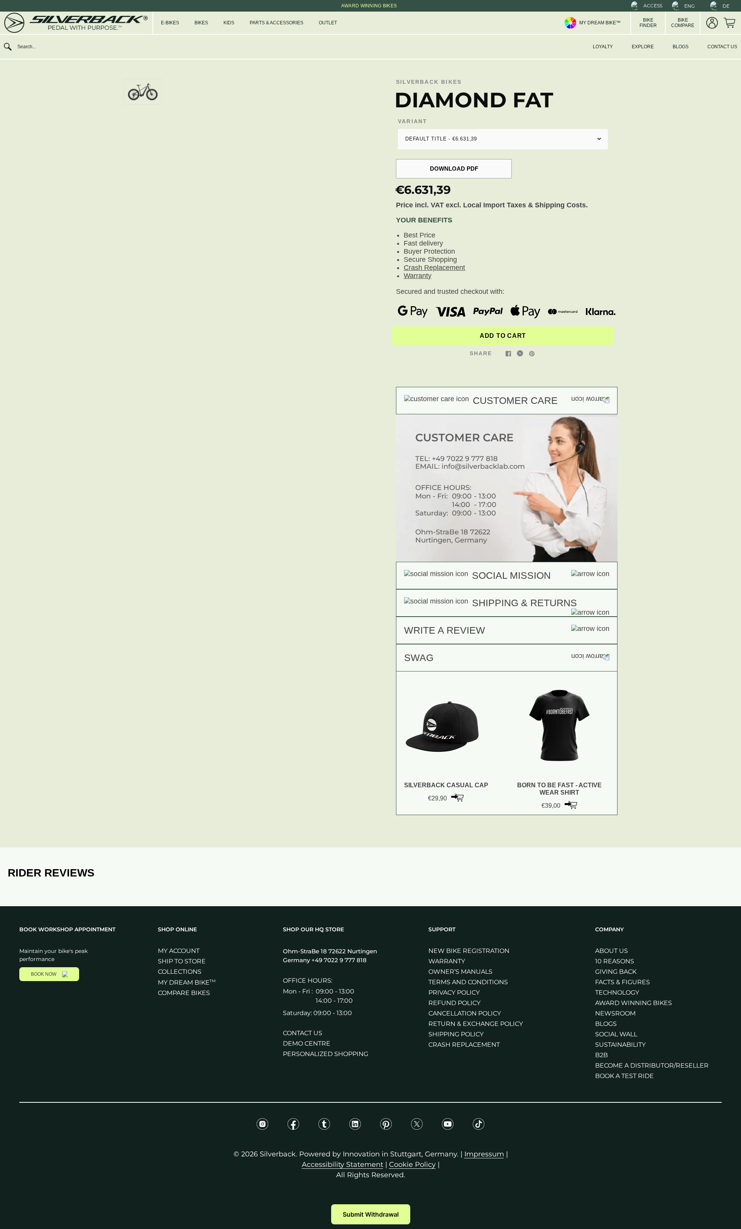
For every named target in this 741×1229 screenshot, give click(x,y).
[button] (646, 5)
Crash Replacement (434, 267)
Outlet (328, 22)
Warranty (417, 276)
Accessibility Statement (342, 1164)
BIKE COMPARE (682, 22)
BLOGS (681, 46)
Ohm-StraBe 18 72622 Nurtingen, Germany (452, 536)
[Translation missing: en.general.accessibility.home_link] (75, 23)
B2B (601, 1055)
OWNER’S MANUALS (460, 971)
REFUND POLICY (454, 1003)
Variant (412, 121)
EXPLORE (643, 46)
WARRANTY (446, 961)
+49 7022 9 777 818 (465, 458)
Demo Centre (306, 1043)
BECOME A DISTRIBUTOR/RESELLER (652, 1065)
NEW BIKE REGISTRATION (468, 950)
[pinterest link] (532, 353)
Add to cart (503, 335)
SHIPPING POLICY (456, 1034)
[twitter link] (520, 353)
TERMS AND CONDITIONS (468, 982)
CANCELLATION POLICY (464, 1013)
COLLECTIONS (179, 971)
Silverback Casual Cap (446, 784)
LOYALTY (603, 46)
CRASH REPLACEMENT (464, 1044)
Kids (228, 22)
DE (725, 6)
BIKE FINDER (648, 22)
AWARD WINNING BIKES (633, 1003)
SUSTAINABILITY (620, 1044)
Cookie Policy (412, 1164)
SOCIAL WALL (616, 1034)
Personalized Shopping (325, 1054)
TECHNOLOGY (617, 992)
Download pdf (454, 168)
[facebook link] (508, 353)
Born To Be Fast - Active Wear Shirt (559, 788)
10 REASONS (614, 961)
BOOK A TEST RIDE (624, 1076)
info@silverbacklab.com (483, 466)
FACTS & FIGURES (622, 982)
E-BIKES (170, 22)
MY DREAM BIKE (187, 982)
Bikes (201, 22)
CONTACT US (722, 46)
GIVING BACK (615, 971)
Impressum (484, 1154)
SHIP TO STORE (182, 961)
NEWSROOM (615, 1013)
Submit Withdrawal (371, 1214)
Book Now (43, 974)
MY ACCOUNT (179, 950)
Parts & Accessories (276, 22)
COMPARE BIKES (184, 993)
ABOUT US (611, 950)
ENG (689, 6)
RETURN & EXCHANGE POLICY (475, 1023)
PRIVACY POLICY (454, 992)
